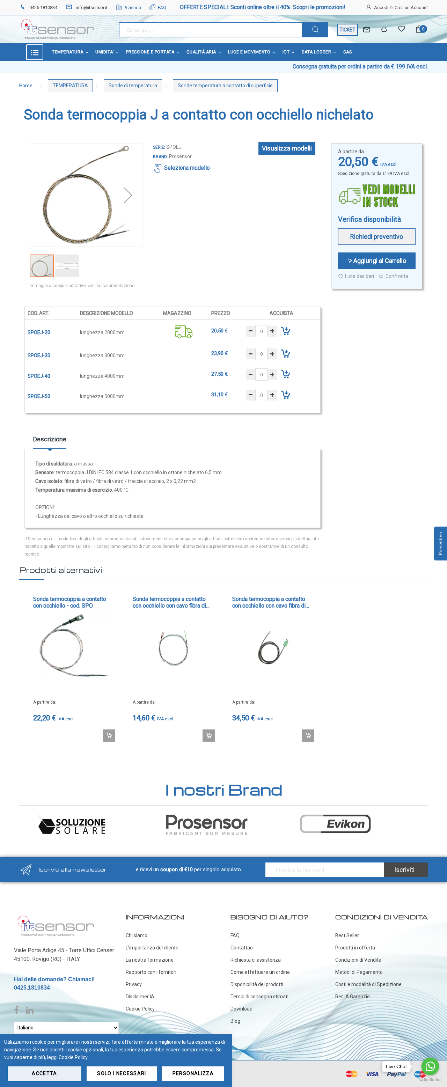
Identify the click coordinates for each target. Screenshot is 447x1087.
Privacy (134, 984)
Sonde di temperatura (133, 85)
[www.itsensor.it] (56, 917)
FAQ (162, 7)
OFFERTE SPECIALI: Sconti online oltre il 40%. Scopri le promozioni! (262, 7)
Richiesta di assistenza (255, 960)
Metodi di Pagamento (359, 972)
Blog (235, 1021)
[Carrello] (419, 29)
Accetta (44, 1073)
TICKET (347, 29)
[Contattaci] (366, 30)
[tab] (49, 442)
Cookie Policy (140, 1009)
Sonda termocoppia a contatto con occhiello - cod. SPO (69, 602)
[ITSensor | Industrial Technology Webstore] (57, 29)
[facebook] (18, 1010)
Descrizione (49, 439)
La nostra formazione (150, 960)
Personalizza (193, 1073)
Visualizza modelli (287, 148)
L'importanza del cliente (152, 947)
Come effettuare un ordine (260, 972)
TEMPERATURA (70, 85)
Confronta (397, 276)
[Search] (315, 30)
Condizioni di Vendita (358, 960)
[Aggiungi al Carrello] (109, 735)
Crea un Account (411, 7)
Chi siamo (136, 935)
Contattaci (242, 947)
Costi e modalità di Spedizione (368, 984)
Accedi (381, 7)
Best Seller (347, 935)
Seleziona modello (187, 167)
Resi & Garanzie (352, 996)
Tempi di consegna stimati (259, 996)
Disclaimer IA (140, 996)
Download (241, 1009)
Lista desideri (359, 276)
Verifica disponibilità (369, 219)
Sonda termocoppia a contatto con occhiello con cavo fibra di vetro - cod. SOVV (169, 602)
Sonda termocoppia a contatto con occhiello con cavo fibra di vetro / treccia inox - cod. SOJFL (271, 602)
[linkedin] (29, 1010)
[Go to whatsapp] (430, 1066)
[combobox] (210, 30)
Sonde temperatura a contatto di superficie (225, 85)
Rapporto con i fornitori (151, 972)
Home (25, 85)
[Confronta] (384, 30)
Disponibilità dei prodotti (256, 984)
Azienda (132, 7)
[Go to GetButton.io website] (430, 1080)
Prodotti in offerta (355, 947)
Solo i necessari (121, 1073)
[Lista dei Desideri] (401, 30)
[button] (128, 195)
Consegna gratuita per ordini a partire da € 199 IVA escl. (331, 66)
